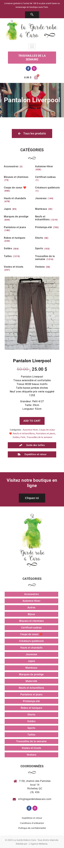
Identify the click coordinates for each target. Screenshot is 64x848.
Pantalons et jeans (45, 433)
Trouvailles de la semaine (39, 437)
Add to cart (32, 420)
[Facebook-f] (28, 68)
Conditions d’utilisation (32, 823)
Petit (23, 437)
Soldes (16, 437)
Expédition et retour (32, 818)
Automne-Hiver (30, 430)
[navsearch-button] (32, 14)
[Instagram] (34, 68)
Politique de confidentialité (32, 828)
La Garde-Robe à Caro (24, 840)
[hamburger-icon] (32, 46)
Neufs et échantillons (24, 433)
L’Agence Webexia (38, 844)
